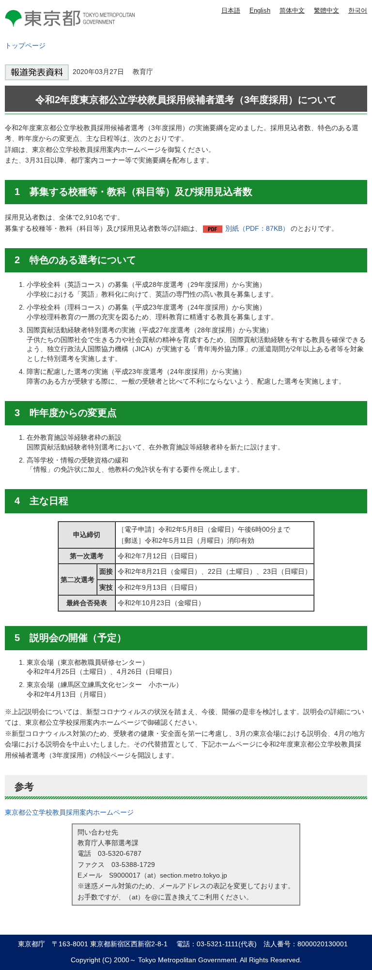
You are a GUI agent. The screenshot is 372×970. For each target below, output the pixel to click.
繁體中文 (326, 10)
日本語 (230, 10)
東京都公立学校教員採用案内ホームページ (69, 812)
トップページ (25, 45)
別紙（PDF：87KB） (257, 228)
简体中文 (292, 10)
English (259, 10)
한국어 (357, 10)
